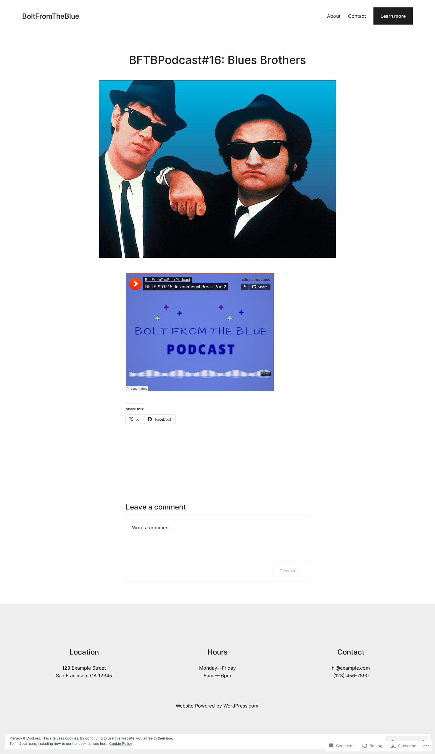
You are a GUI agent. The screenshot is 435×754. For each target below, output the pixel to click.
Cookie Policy (120, 743)
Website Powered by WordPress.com (217, 706)
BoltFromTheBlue (50, 16)
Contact (357, 16)
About (334, 16)
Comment (288, 570)
